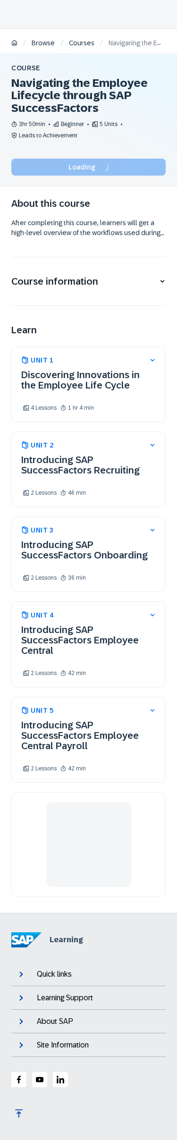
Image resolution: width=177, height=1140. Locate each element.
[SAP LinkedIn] (60, 1079)
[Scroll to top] (18, 1113)
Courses (81, 43)
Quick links (54, 974)
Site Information (63, 1045)
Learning (66, 940)
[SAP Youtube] (39, 1079)
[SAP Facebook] (18, 1079)
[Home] (14, 44)
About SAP (55, 1021)
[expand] (152, 360)
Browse (43, 43)
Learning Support (65, 998)
